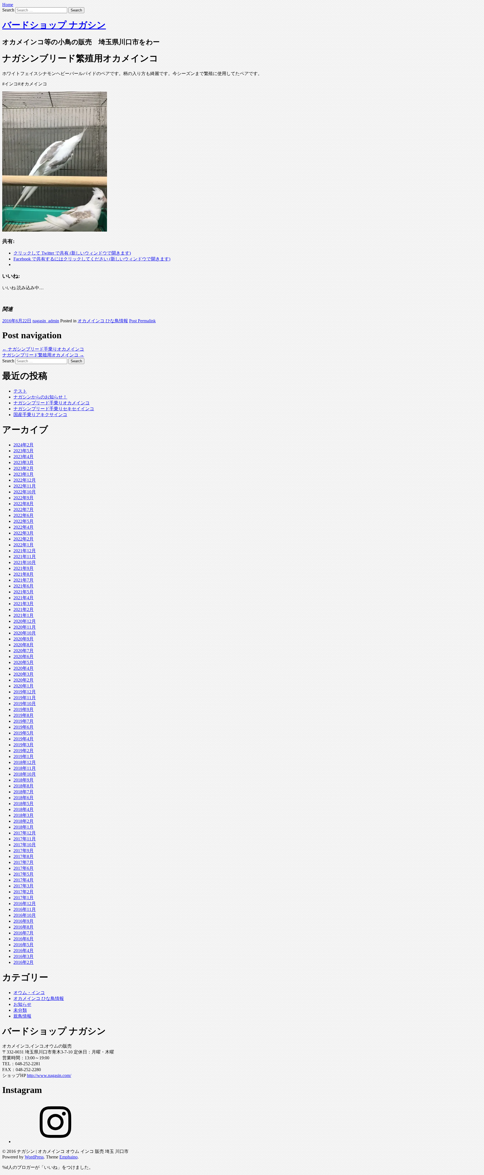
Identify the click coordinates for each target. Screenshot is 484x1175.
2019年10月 (24, 703)
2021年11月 (24, 556)
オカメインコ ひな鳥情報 (103, 320)
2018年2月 (23, 821)
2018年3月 (23, 815)
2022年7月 (23, 509)
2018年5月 (23, 803)
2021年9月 (23, 568)
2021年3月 (23, 603)
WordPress (34, 1157)
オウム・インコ (29, 992)
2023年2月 (23, 468)
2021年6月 (23, 586)
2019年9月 (23, 709)
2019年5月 (23, 733)
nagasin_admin (45, 320)
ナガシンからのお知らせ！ (40, 397)
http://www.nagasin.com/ (49, 1075)
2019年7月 (23, 721)
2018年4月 (23, 809)
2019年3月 (23, 744)
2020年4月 (23, 668)
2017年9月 (23, 850)
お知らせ (22, 1004)
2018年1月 (23, 827)
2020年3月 (23, 674)
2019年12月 (24, 691)
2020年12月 (24, 621)
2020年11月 (24, 627)
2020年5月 (23, 662)
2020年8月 (23, 644)
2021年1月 (23, 615)
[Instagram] (55, 1141)
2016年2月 (23, 962)
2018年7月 (23, 791)
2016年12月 (24, 903)
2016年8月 (23, 927)
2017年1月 (23, 897)
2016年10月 (24, 915)
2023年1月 (23, 474)
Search (8, 10)
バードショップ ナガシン (54, 25)
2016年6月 (23, 938)
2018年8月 (23, 786)
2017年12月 (24, 833)
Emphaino (68, 1157)
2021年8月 (23, 574)
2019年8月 (23, 715)
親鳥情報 (22, 1016)
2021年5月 (23, 591)
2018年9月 (23, 780)
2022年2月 (23, 539)
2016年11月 (24, 909)
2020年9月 (23, 639)
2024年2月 (23, 444)
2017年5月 (23, 874)
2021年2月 (23, 609)
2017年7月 (23, 862)
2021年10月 (24, 562)
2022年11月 (24, 486)
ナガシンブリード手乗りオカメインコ (43, 349)
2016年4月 (23, 950)
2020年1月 (23, 686)
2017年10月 (24, 844)
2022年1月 (23, 544)
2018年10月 (24, 774)
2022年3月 (23, 533)
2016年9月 (23, 921)
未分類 (20, 1010)
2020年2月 (23, 680)
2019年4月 (23, 738)
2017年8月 (23, 856)
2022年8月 (23, 503)
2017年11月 (24, 838)
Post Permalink (142, 320)
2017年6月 (23, 868)
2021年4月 (23, 597)
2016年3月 (23, 956)
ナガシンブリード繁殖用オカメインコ (43, 355)
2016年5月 (23, 944)
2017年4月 (23, 880)
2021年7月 (23, 580)
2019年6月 (23, 727)
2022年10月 (24, 491)
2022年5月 (23, 521)
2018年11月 (24, 768)
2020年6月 (23, 656)
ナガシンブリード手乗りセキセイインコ (53, 408)
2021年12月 (24, 550)
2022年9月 (23, 497)
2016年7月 (23, 933)
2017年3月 (23, 885)
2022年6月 (23, 515)
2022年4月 (23, 527)
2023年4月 (23, 456)
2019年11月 (24, 697)
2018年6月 (23, 797)
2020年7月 (23, 650)
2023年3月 (23, 462)
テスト (20, 391)
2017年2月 (23, 891)
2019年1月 (23, 756)
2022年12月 (24, 480)
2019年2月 (23, 750)
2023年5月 (23, 450)
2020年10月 (24, 633)
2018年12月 (24, 762)
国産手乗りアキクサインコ (40, 414)
